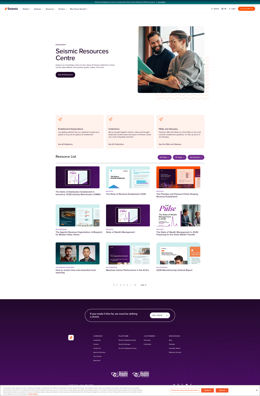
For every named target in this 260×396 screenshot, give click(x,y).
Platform (26, 9)
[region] (130, 390)
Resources (50, 9)
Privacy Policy (33, 394)
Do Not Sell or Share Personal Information (185, 390)
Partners (62, 9)
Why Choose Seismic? (78, 9)
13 (135, 285)
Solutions (37, 9)
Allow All (222, 390)
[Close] (257, 390)
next (142, 285)
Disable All (207, 390)
